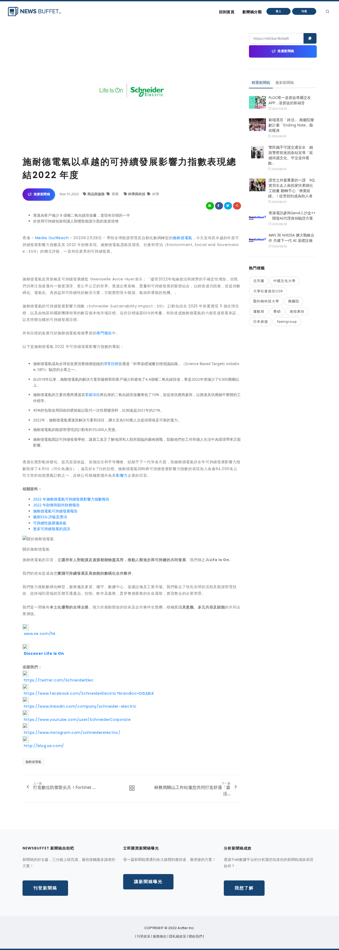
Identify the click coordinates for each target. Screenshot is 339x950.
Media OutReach (52, 237)
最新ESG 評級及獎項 (50, 516)
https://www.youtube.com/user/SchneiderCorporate (77, 719)
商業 (115, 194)
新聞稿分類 (252, 12)
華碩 (277, 311)
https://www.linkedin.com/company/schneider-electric (79, 706)
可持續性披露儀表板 (49, 522)
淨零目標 (111, 363)
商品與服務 (96, 194)
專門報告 (104, 333)
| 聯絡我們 (195, 936)
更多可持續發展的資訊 (51, 528)
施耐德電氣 (182, 237)
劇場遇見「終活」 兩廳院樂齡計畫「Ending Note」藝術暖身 (291, 125)
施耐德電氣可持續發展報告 (55, 510)
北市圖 (258, 280)
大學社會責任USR (268, 291)
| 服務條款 (159, 936)
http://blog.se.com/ (43, 745)
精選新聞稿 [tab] (261, 82)
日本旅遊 (260, 321)
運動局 (258, 311)
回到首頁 (226, 12)
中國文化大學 (284, 280)
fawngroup (287, 321)
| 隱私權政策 (177, 936)
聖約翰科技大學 (266, 301)
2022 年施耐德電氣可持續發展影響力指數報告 (71, 499)
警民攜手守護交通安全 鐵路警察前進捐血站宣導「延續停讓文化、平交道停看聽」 (290, 155)
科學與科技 (137, 194)
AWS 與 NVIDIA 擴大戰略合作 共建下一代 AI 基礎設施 (291, 238)
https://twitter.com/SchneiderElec (58, 680)
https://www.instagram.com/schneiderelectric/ (72, 732)
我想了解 (244, 888)
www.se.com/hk (39, 633)
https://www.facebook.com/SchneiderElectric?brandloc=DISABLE (88, 693)
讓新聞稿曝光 (148, 882)
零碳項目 (92, 394)
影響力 (122, 475)
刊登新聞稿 (45, 888)
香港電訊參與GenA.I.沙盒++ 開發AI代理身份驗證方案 (292, 215)
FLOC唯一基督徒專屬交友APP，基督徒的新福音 (290, 100)
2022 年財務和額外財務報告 (56, 504)
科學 (155, 194)
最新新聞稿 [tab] (284, 82)
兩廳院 (293, 301)
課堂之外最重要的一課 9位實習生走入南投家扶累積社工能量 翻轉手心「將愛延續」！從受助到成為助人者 (291, 188)
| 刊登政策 (143, 936)
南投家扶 (297, 311)
